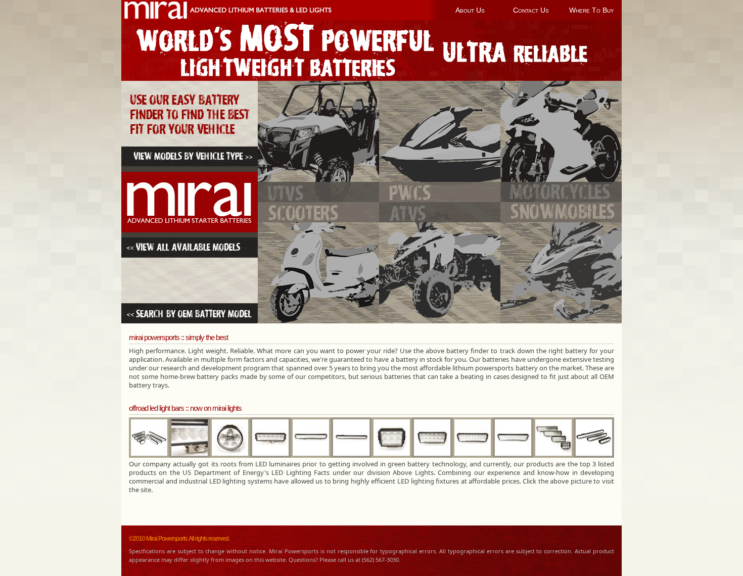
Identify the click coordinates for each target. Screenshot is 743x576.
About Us (470, 10)
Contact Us (531, 10)
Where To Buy (591, 10)
